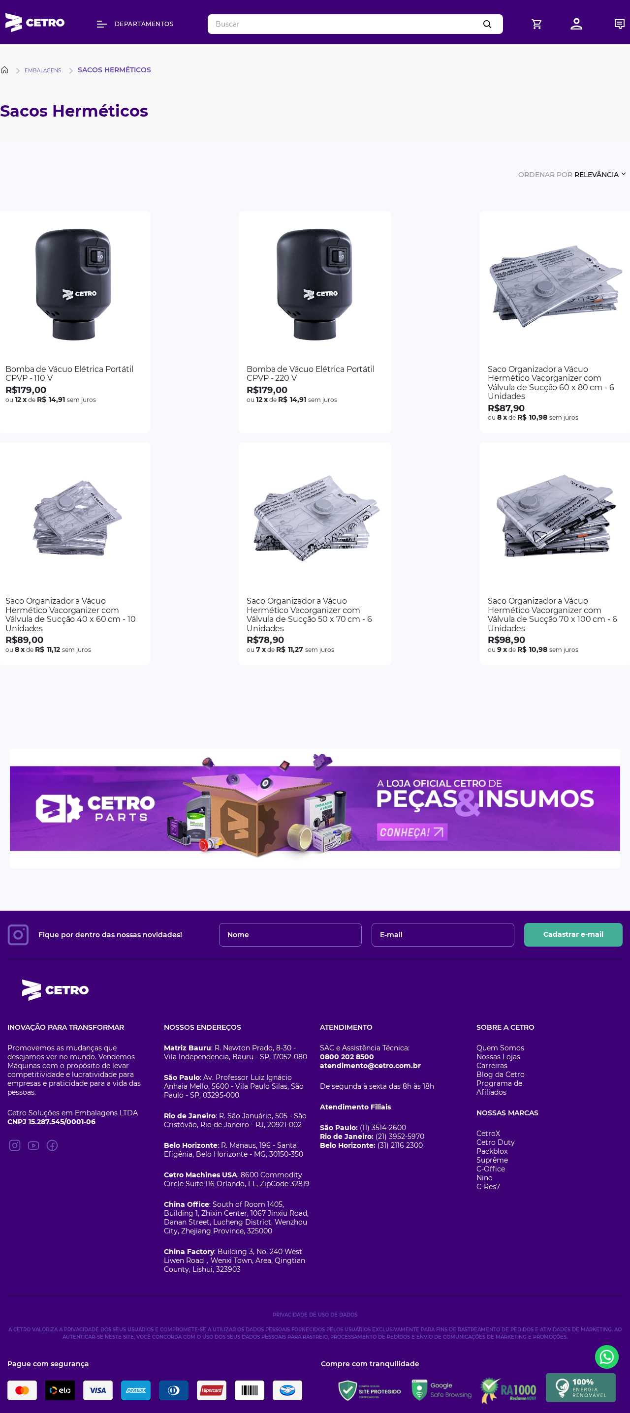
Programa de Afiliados (499, 1088)
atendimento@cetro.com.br (370, 1065)
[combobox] (355, 24)
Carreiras (491, 1065)
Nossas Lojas (498, 1056)
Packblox (491, 1151)
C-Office (490, 1169)
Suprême (492, 1160)
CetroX (488, 1133)
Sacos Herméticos (114, 69)
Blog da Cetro (500, 1074)
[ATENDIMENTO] (620, 23)
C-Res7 (488, 1186)
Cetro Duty (495, 1142)
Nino (484, 1177)
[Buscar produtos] (489, 24)
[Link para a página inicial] (6, 70)
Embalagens (43, 70)
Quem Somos (500, 1048)
